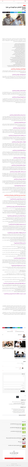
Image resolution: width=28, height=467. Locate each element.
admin (20, 367)
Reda (23, 410)
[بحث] (2, 1)
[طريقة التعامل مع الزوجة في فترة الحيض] (14, 19)
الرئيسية (20, 465)
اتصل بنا (7, 465)
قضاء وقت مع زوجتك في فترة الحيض (19, 55)
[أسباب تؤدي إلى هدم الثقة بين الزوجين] (20, 354)
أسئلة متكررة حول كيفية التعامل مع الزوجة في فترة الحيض (17, 57)
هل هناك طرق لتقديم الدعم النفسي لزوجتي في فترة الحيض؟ (17, 59)
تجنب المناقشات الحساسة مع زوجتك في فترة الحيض (18, 50)
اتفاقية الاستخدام (16, 465)
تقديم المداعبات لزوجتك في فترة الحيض (19, 49)
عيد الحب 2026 (22, 402)
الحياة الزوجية (24, 5)
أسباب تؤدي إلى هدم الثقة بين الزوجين (20, 358)
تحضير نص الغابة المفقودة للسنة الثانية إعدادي (16, 427)
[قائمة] (25, 1)
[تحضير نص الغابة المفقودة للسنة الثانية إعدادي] (24, 428)
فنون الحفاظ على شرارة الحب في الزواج (8, 348)
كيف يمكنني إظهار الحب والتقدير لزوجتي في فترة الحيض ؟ (17, 61)
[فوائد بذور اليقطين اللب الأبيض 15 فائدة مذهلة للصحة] (24, 446)
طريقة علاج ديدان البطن (10, 331)
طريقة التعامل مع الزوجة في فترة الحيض (19, 43)
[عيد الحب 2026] (24, 442)
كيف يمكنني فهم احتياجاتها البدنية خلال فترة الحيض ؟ (17, 60)
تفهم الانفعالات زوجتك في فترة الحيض (19, 52)
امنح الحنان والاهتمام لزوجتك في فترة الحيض (18, 53)
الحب (18, 143)
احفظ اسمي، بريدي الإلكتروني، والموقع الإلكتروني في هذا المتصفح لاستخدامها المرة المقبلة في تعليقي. (14, 389)
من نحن (9, 465)
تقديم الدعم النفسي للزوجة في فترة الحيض (19, 45)
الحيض (22, 98)
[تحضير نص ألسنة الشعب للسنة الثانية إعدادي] (24, 432)
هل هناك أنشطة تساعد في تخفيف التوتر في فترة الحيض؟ (17, 60)
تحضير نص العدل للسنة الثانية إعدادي (19, 331)
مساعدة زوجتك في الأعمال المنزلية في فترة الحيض (18, 47)
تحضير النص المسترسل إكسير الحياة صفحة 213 (16, 408)
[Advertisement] (14, 32)
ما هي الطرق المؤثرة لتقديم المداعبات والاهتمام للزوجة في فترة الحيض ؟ (15, 65)
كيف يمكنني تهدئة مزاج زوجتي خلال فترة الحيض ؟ (18, 58)
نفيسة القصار (23, 404)
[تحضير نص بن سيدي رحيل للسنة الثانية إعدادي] (24, 425)
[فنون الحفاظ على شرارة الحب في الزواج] (8, 344)
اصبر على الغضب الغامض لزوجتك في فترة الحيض (18, 54)
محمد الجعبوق (23, 10)
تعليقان (17, 10)
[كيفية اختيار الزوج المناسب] (20, 344)
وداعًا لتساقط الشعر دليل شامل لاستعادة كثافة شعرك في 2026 (18, 401)
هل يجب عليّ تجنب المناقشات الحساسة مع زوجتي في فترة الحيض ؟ (16, 66)
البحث (25, 395)
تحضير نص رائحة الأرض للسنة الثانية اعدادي (16, 411)
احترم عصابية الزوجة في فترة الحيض (20, 48)
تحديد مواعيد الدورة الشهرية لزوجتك (19, 56)
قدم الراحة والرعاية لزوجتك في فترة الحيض (19, 51)
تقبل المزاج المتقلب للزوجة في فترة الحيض (19, 44)
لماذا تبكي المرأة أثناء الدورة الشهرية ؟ (19, 62)
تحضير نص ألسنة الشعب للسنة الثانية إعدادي (17, 410)
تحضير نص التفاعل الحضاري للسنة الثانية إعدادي (18, 412)
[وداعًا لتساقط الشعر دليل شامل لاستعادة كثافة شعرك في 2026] (24, 439)
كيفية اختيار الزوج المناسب (22, 348)
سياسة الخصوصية (12, 465)
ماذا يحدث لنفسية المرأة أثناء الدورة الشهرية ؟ (18, 64)
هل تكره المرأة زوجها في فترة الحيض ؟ (19, 63)
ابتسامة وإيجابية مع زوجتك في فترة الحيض (19, 46)
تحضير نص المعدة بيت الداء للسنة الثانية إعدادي (18, 409)
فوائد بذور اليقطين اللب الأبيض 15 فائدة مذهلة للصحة (19, 403)
